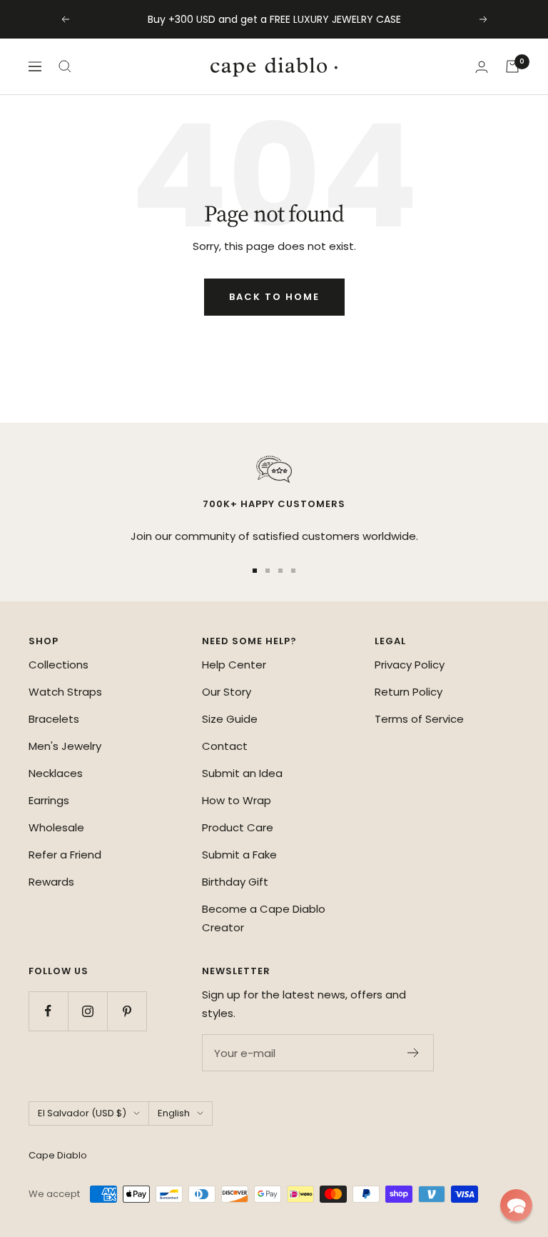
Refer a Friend (65, 854)
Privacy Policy (410, 664)
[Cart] (512, 66)
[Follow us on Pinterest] (126, 1011)
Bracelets (54, 718)
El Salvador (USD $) (82, 1113)
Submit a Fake (239, 854)
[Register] (413, 1053)
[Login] (481, 67)
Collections (58, 664)
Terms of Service (419, 718)
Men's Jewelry (65, 745)
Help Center (234, 664)
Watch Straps (65, 691)
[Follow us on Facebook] (48, 1011)
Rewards (51, 881)
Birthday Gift (235, 881)
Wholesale (56, 827)
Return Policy (408, 691)
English (174, 1113)
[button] (516, 1205)
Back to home (274, 297)
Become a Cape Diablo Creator (263, 918)
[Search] (65, 66)
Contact (225, 745)
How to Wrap (236, 800)
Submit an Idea (242, 773)
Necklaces (56, 773)
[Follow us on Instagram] (87, 1011)
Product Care (237, 827)
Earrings (49, 800)
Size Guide (230, 718)
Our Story (226, 691)
